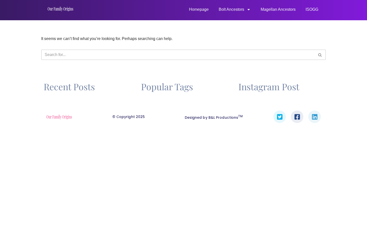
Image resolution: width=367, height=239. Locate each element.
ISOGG (312, 9)
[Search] (320, 55)
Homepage (199, 9)
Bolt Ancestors (231, 9)
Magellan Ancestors (278, 9)
